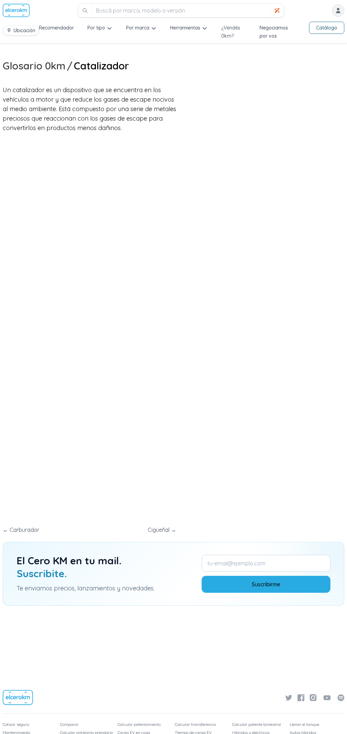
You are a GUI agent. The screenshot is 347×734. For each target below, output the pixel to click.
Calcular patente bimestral (256, 724)
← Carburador (21, 529)
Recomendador (56, 28)
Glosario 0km (34, 66)
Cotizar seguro (16, 724)
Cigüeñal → (162, 529)
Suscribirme (266, 584)
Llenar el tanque (304, 724)
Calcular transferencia (195, 724)
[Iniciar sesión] (338, 10)
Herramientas (185, 28)
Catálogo (326, 28)
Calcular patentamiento (139, 724)
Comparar (69, 724)
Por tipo (96, 28)
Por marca (137, 28)
